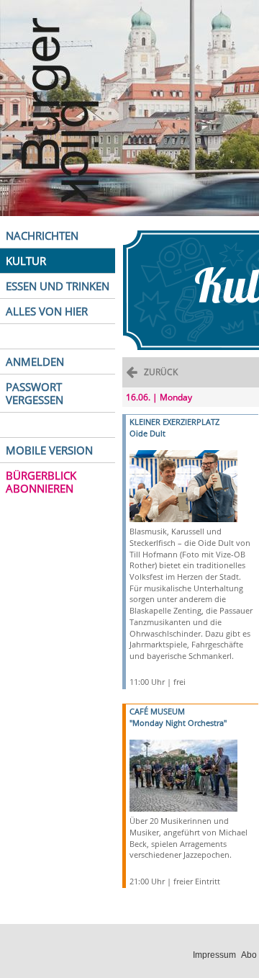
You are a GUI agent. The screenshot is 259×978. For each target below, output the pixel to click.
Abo (249, 955)
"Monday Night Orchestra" (178, 722)
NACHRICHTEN (42, 235)
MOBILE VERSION (49, 450)
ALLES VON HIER (47, 311)
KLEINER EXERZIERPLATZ (174, 421)
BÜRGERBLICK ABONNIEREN (41, 481)
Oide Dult (147, 433)
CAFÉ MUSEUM (157, 711)
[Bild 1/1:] (183, 485)
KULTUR (26, 261)
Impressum (214, 955)
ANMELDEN (35, 361)
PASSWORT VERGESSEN (34, 393)
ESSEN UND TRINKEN (57, 286)
